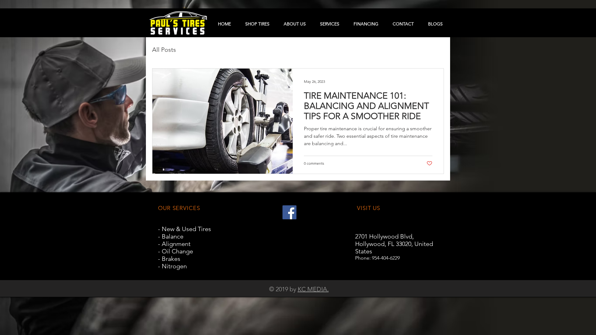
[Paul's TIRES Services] (289, 212)
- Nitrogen (172, 266)
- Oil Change (175, 251)
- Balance (170, 236)
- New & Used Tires (184, 229)
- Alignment (174, 244)
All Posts (164, 49)
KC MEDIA (312, 289)
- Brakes (169, 258)
